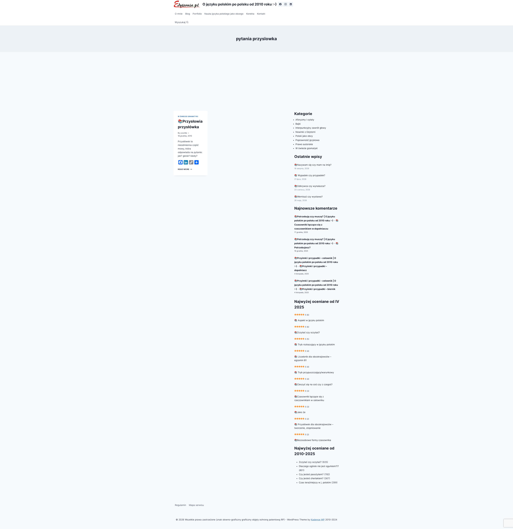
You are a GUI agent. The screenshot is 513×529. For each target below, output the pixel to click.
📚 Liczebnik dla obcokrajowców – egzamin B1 (312, 358)
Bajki (298, 123)
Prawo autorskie (304, 144)
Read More (185, 169)
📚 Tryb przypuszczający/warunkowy (314, 372)
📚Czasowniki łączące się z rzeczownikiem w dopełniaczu (316, 224)
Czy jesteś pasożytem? (311, 474)
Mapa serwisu (196, 505)
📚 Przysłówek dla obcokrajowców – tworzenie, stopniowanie (313, 426)
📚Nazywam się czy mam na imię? (312, 165)
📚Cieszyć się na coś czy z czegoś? (313, 384)
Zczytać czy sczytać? (310, 462)
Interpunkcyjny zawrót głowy (311, 128)
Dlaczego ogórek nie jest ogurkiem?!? (319, 466)
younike (183, 133)
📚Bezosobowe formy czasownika (312, 440)
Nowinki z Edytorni (305, 132)
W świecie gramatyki (188, 116)
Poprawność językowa (307, 140)
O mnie (178, 13)
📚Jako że (299, 412)
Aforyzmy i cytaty (305, 119)
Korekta (250, 13)
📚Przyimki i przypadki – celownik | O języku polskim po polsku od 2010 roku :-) (316, 262)
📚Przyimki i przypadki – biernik (317, 289)
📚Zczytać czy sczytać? (307, 332)
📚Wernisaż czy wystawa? (308, 196)
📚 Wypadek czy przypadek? (309, 175)
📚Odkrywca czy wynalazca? (309, 186)
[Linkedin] (290, 4)
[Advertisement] (256, 81)
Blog (187, 13)
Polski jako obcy (304, 136)
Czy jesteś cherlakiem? (311, 478)
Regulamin (180, 505)
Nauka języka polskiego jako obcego (223, 13)
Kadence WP (318, 519)
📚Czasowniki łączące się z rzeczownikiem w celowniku (309, 398)
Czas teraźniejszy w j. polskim (315, 482)
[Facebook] (280, 4)
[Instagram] (285, 4)
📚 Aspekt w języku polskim (309, 320)
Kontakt (261, 13)
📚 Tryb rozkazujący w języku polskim (314, 344)
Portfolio (197, 13)
